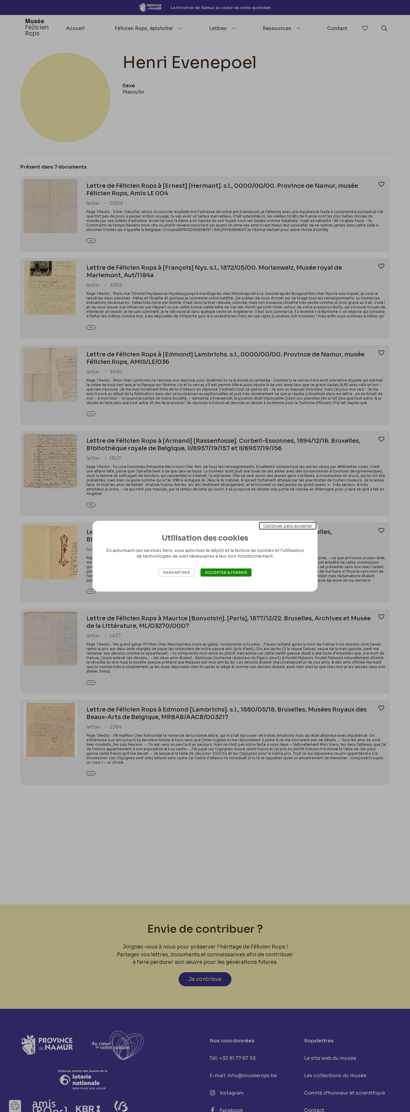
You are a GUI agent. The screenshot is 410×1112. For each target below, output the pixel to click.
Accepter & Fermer (226, 572)
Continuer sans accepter (287, 525)
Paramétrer (176, 572)
